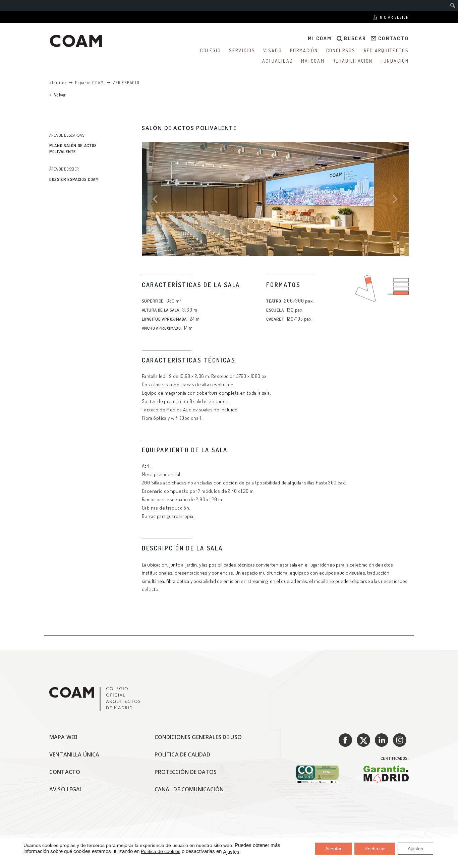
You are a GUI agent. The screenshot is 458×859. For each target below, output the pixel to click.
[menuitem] (453, 5)
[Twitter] (363, 740)
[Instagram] (399, 740)
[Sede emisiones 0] (317, 774)
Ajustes (231, 852)
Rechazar (374, 848)
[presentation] (155, 199)
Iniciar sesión (393, 17)
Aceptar (333, 848)
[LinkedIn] (381, 740)
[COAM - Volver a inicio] (76, 41)
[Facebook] (345, 740)
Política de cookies (160, 851)
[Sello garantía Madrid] (386, 774)
